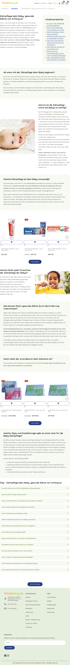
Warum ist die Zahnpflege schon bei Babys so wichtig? (55, 29)
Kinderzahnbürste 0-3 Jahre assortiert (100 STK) (11, 410)
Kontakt (28, 597)
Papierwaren (51, 612)
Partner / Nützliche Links (33, 619)
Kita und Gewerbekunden (33, 605)
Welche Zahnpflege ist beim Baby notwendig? (55, 33)
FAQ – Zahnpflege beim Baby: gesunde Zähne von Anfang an (56, 59)
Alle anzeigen (35, 262)
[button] (54, 3)
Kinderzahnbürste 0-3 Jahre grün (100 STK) (35, 410)
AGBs (27, 616)
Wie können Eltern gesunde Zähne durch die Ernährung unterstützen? (55, 43)
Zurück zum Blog (35, 584)
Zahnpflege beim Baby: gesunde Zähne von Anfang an (38, 8)
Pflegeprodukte (51, 605)
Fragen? (50, 3)
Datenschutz (29, 612)
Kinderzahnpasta (34, 81)
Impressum (29, 627)
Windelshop (4, 8)
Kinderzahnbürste (18, 81)
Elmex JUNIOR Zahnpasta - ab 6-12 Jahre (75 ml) (57, 249)
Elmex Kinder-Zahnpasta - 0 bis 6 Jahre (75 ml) (10, 249)
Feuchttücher (60, 114)
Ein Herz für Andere (31, 623)
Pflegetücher (51, 608)
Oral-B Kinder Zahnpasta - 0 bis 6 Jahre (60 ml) (33, 249)
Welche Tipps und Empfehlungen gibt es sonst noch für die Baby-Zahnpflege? (56, 53)
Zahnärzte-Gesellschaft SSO (26, 363)
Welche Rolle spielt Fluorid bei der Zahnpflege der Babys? (56, 37)
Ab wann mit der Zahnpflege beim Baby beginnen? (55, 24)
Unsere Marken (51, 597)
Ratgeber (37, 3)
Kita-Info (43, 3)
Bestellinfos (29, 608)
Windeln (49, 114)
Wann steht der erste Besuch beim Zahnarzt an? (55, 48)
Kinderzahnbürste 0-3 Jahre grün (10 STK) (58, 410)
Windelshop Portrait (31, 601)
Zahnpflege (27, 28)
